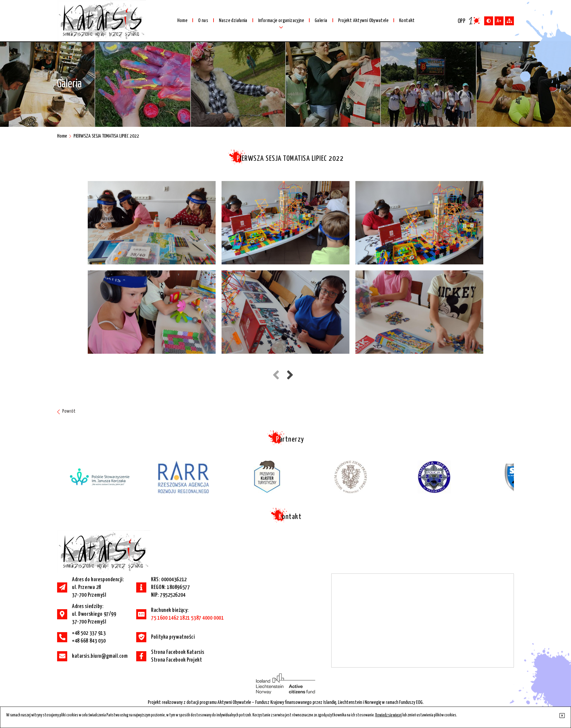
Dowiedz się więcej (388, 715)
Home (62, 136)
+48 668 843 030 (89, 641)
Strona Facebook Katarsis (177, 652)
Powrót (68, 411)
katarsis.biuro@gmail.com (100, 656)
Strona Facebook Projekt (176, 660)
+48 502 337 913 (89, 633)
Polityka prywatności (173, 637)
